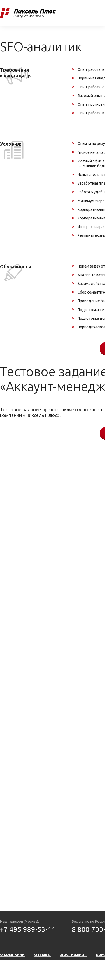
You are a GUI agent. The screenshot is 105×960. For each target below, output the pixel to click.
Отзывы (77, 13)
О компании (12, 954)
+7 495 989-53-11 (28, 929)
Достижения (73, 954)
